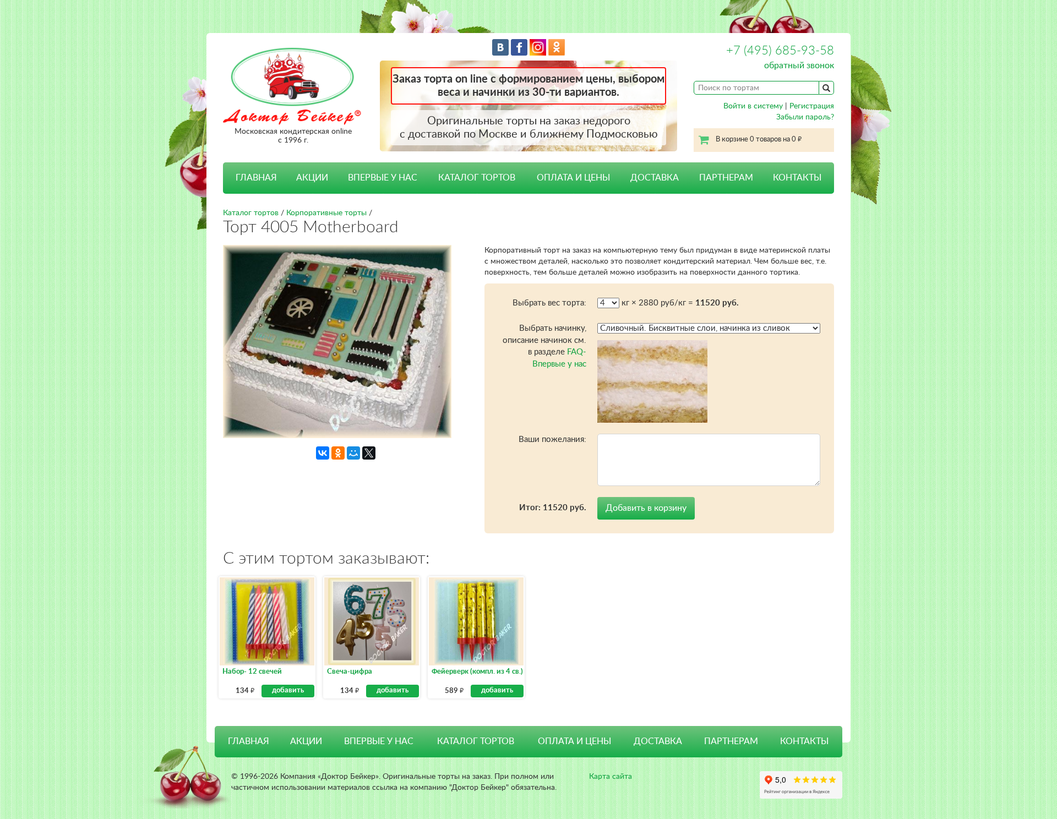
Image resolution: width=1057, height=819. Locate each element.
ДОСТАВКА (654, 177)
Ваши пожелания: (552, 439)
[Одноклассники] (338, 453)
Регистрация (811, 106)
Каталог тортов (251, 213)
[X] (368, 453)
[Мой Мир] (353, 453)
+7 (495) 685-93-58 (780, 51)
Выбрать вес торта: (549, 303)
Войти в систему (753, 106)
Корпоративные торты (326, 213)
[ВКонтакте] (322, 453)
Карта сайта (610, 776)
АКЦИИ (312, 177)
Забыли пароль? (805, 117)
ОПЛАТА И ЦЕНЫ (573, 177)
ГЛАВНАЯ (256, 177)
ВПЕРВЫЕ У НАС (382, 177)
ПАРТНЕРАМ (726, 177)
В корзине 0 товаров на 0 (759, 139)
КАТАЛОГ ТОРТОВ (475, 741)
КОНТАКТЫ (797, 177)
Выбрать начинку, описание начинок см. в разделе (544, 346)
